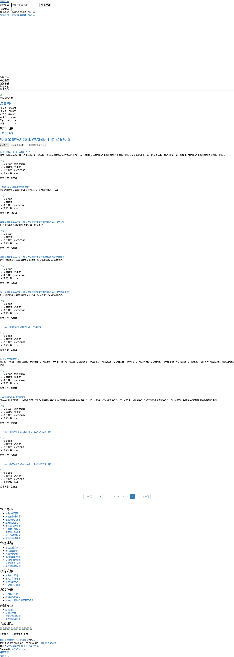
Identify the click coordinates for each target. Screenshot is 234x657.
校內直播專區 (11, 513)
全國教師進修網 (13, 559)
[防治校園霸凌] (17, 628)
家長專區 (4, 89)
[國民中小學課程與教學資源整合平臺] (28, 628)
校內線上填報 (11, 575)
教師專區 (4, 84)
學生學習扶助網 (13, 566)
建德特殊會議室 (13, 535)
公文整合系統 (11, 550)
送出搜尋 (45, 5)
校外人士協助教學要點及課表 (19, 600)
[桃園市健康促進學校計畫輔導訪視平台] (31, 628)
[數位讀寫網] (20, 628)
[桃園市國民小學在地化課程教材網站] (4, 628)
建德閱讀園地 (11, 522)
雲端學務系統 (11, 553)
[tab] (117, 79)
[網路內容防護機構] (6, 628)
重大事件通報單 (13, 578)
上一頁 (88, 496)
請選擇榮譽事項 (18, 145)
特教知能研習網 (13, 562)
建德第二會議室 (13, 531)
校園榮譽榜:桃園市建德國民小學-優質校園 (35, 139)
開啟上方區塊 (6, 132)
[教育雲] (23, 628)
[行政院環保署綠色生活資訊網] (9, 628)
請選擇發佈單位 (36, 145)
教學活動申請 (11, 581)
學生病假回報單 (13, 525)
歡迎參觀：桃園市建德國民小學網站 (17, 15)
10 (137, 496)
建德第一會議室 (13, 528)
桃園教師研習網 (13, 556)
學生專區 (4, 86)
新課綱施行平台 (13, 597)
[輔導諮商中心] (25, 628)
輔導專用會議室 (13, 538)
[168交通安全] (1, 628)
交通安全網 (10, 612)
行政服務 (4, 81)
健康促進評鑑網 (13, 615)
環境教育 (9, 609)
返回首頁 (4, 77)
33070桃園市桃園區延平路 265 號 (22, 646)
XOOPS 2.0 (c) (19, 649)
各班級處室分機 (47, 643)
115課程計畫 (11, 594)
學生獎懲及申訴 (13, 618)
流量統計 (6, 103)
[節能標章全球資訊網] (15, 628)
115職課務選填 (12, 584)
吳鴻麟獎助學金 (13, 516)
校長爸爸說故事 (13, 519)
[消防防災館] (12, 628)
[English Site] (1, 94)
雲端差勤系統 (11, 547)
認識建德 (4, 79)
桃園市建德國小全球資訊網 (13, 639)
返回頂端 (4, 652)
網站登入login (7, 97)
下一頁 (145, 496)
